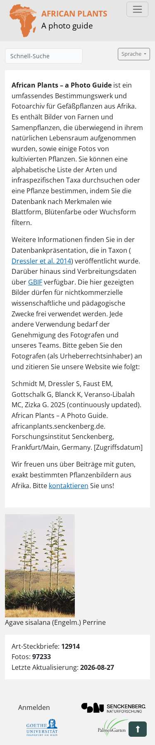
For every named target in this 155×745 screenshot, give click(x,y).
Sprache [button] (132, 53)
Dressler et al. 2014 (41, 261)
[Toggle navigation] (137, 9)
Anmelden (34, 707)
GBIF (35, 282)
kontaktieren (68, 485)
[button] (138, 729)
